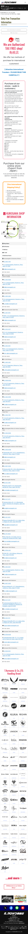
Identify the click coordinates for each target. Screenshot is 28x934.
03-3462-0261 (7, 362)
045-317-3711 (7, 499)
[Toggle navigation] (25, 2)
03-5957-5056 (7, 466)
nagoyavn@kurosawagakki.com (11, 625)
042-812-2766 (7, 482)
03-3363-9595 (7, 397)
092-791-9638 (7, 533)
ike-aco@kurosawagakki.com (11, 473)
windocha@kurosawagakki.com (11, 658)
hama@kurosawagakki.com (10, 508)
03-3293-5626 (7, 279)
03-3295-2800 (7, 296)
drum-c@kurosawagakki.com (11, 353)
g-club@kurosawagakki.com (10, 303)
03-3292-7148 (7, 261)
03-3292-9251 (7, 345)
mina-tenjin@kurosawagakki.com (11, 541)
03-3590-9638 (7, 449)
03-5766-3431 (7, 550)
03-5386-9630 (7, 380)
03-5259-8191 (7, 651)
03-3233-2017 (7, 329)
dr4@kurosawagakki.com (10, 320)
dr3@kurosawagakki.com (10, 336)
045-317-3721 (7, 600)
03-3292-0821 (7, 566)
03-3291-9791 (7, 312)
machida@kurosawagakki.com (11, 490)
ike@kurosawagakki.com (9, 457)
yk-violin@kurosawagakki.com (11, 609)
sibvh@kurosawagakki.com (10, 557)
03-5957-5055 (7, 583)
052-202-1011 (7, 618)
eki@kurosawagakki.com (9, 269)
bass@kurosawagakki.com (10, 404)
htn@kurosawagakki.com (10, 387)
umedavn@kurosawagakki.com (11, 642)
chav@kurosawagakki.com (10, 574)
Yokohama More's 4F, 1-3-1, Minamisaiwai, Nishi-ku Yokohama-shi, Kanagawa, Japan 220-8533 (13, 504)
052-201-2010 (7, 517)
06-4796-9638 (7, 634)
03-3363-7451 (7, 415)
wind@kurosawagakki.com (10, 440)
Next (25, 899)
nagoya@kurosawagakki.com (11, 524)
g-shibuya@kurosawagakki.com (11, 369)
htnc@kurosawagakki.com (10, 422)
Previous (2, 899)
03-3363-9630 (7, 433)
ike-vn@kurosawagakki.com (10, 590)
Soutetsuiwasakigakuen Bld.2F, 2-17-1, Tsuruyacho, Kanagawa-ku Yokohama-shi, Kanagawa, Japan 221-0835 (12, 604)
